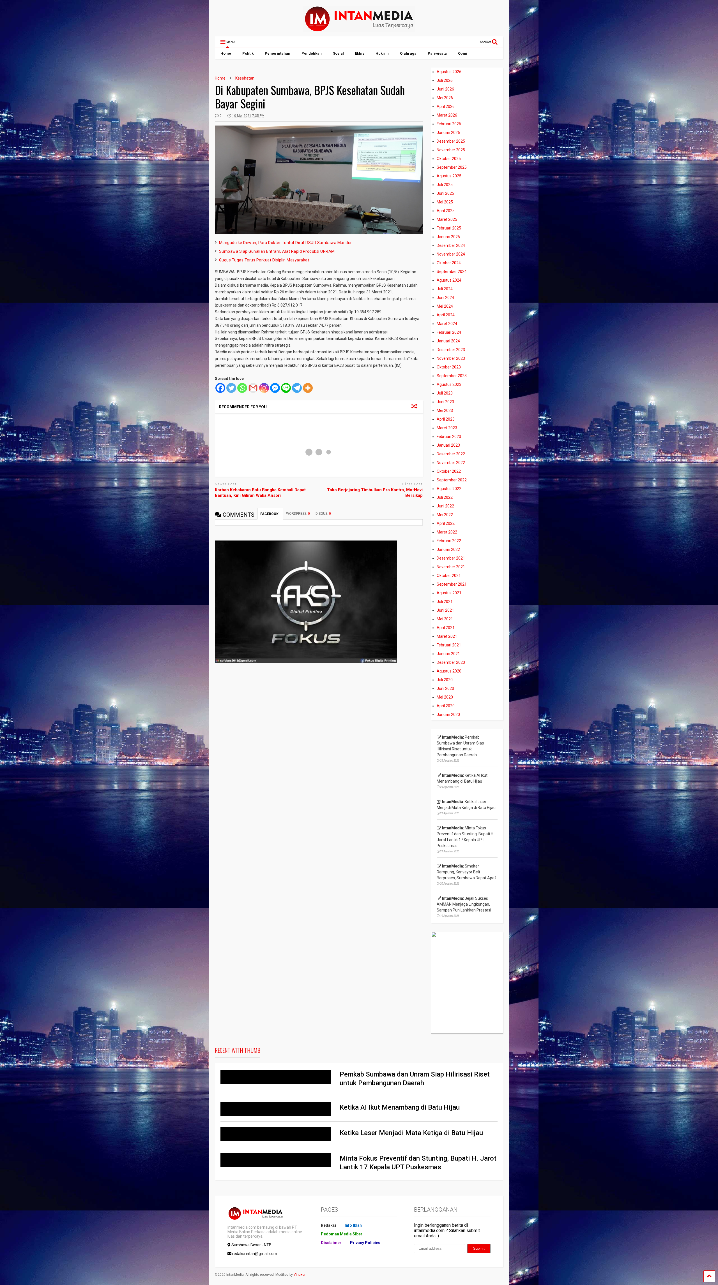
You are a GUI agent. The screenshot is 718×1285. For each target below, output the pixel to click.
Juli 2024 (445, 289)
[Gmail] (253, 388)
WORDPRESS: (298, 514)
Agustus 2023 (449, 384)
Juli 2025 (445, 184)
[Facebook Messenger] (275, 388)
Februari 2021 (449, 645)
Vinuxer (299, 1275)
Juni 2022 (445, 506)
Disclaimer (331, 1242)
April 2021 (446, 627)
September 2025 (452, 167)
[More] (308, 388)
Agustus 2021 (449, 593)
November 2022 (451, 462)
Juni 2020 (445, 688)
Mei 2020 (445, 697)
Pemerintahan (277, 53)
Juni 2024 (445, 297)
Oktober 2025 (449, 158)
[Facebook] (220, 388)
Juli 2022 (445, 497)
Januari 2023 (448, 445)
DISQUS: (323, 514)
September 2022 (452, 480)
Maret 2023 (447, 428)
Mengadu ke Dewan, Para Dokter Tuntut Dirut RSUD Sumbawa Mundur (285, 242)
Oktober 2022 (449, 471)
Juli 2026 (445, 80)
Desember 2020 (451, 662)
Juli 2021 (445, 601)
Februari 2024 (449, 332)
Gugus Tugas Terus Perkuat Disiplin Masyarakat (264, 260)
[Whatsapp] (242, 388)
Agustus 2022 (449, 488)
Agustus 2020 (449, 671)
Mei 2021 (445, 619)
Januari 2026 (448, 132)
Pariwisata (437, 53)
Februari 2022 (449, 541)
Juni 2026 (445, 89)
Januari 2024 (448, 341)
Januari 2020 (448, 714)
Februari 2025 (449, 228)
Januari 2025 (448, 237)
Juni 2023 (445, 402)
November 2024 (451, 254)
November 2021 (451, 567)
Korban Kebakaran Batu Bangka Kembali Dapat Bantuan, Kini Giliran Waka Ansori (260, 492)
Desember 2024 (451, 245)
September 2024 (452, 271)
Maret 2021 (447, 636)
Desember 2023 (451, 349)
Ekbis (359, 53)
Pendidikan (312, 53)
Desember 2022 (451, 454)
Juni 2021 (445, 610)
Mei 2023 (445, 410)
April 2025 (446, 210)
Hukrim (382, 53)
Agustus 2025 (449, 176)
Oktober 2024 (449, 263)
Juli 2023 (445, 393)
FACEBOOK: (270, 514)
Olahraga (408, 53)
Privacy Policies (365, 1242)
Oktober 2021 (449, 575)
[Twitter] (231, 388)
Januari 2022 (448, 549)
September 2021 (452, 584)
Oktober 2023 (449, 367)
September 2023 (452, 376)
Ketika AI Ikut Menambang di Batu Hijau (400, 1107)
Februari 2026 (449, 124)
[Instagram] (264, 388)
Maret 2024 (447, 323)
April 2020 (446, 706)
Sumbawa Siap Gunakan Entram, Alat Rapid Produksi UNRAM (277, 251)
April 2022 (446, 523)
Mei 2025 (445, 202)
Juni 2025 (445, 193)
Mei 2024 (445, 306)
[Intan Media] (359, 29)
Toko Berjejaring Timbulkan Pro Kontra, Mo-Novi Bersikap (375, 492)
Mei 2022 (445, 514)
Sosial (338, 53)
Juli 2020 (445, 680)
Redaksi (328, 1225)
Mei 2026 (445, 98)
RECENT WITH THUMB (237, 1050)
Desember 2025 (451, 141)
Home (225, 53)
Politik (248, 53)
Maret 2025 (447, 219)
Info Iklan (353, 1225)
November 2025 (451, 150)
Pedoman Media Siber (341, 1234)
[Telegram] (297, 388)
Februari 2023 (449, 436)
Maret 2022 (447, 532)
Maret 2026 (447, 115)
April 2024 (446, 315)
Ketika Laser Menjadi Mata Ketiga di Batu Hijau (411, 1133)
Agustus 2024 (449, 280)
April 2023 (446, 419)
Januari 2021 (448, 653)
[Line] (286, 388)
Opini (462, 53)
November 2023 (451, 358)
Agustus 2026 (449, 71)
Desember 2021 (451, 558)
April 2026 (446, 106)
